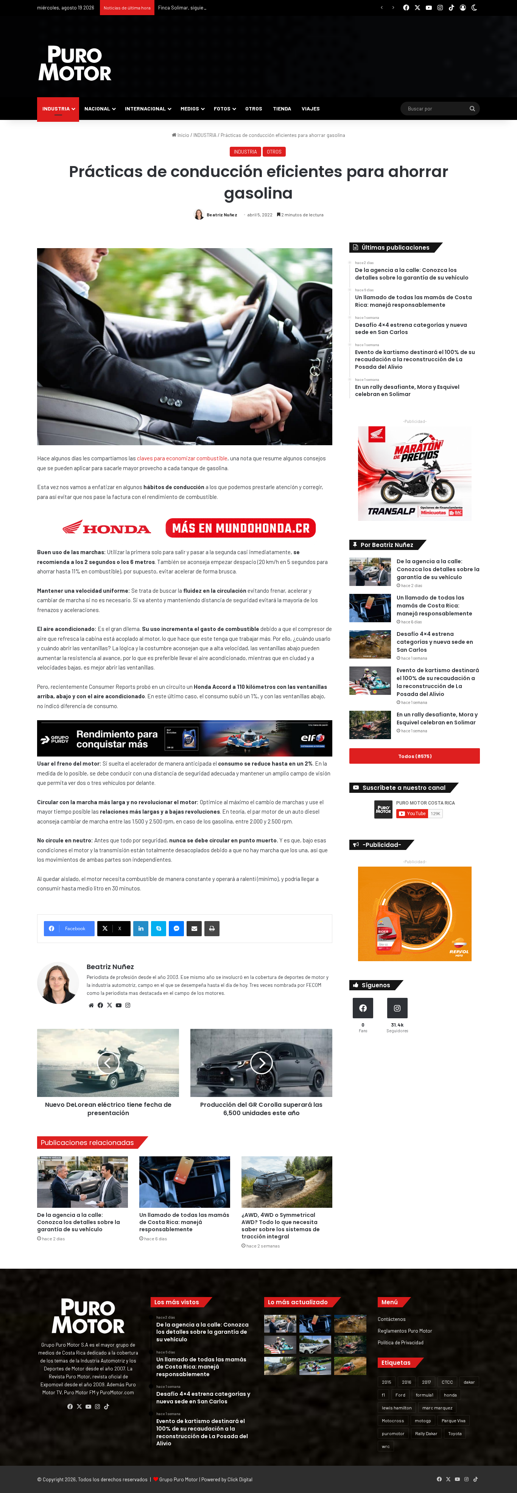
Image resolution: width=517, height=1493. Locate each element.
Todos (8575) (414, 756)
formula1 (424, 1394)
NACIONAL (97, 108)
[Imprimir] (212, 928)
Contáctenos (392, 1319)
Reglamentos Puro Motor (405, 1330)
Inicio (182, 135)
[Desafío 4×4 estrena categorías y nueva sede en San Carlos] (370, 644)
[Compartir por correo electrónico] (194, 928)
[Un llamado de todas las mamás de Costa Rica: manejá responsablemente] (184, 1181)
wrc (386, 1446)
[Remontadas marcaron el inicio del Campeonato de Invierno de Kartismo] (315, 1366)
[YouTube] (118, 1005)
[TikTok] (106, 1406)
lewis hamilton (397, 1407)
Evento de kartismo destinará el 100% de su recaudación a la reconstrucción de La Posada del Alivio (438, 682)
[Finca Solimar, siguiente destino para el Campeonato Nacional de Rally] (350, 1366)
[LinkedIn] (140, 928)
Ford (400, 1394)
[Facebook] (100, 1005)
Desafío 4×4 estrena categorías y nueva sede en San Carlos (435, 642)
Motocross (393, 1420)
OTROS (253, 108)
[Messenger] (176, 928)
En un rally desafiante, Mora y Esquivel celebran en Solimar (437, 718)
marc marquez (437, 1407)
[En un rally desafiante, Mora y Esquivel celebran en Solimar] (370, 725)
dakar (469, 1381)
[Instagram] (127, 1005)
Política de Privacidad (401, 1342)
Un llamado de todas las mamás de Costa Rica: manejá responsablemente (184, 1222)
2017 (426, 1381)
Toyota (455, 1433)
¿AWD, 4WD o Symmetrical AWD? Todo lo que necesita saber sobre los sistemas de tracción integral (280, 1225)
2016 (406, 1381)
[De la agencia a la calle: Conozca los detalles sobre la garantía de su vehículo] (82, 1181)
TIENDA (282, 108)
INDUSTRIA (56, 108)
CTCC (447, 1381)
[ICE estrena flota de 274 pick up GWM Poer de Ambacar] (315, 1345)
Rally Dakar (426, 1433)
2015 (386, 1381)
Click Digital (239, 1479)
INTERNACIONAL (145, 108)
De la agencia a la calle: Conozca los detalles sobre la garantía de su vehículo (78, 1222)
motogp (423, 1420)
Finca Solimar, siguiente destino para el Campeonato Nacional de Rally (234, 8)
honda (450, 1394)
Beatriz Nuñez (222, 214)
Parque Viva (454, 1420)
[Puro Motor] (75, 63)
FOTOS (222, 108)
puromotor (393, 1433)
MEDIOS (190, 108)
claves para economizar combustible (182, 458)
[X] (109, 1005)
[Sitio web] (91, 1005)
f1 (383, 1394)
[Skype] (158, 928)
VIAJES (311, 108)
